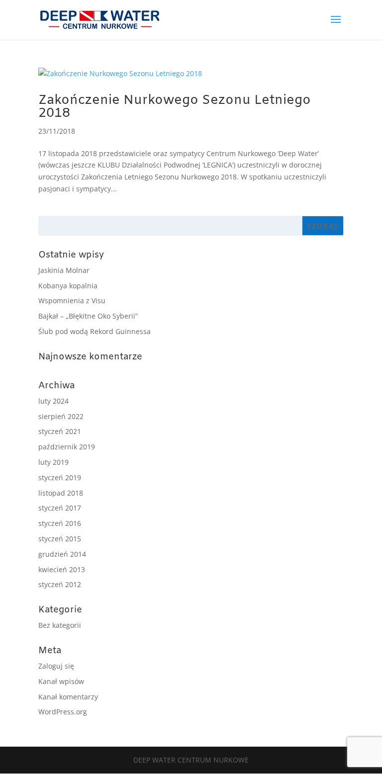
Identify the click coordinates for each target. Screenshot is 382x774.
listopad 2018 (60, 493)
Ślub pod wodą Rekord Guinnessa (94, 331)
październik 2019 (66, 446)
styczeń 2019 (59, 477)
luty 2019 (53, 462)
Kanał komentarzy (68, 696)
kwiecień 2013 (61, 569)
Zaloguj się (56, 666)
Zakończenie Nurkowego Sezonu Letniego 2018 (174, 107)
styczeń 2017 (59, 508)
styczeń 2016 (59, 523)
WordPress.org (62, 711)
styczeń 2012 (59, 584)
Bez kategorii (59, 625)
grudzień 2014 (62, 554)
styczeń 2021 (59, 431)
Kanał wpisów (61, 681)
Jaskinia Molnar (64, 270)
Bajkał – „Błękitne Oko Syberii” (88, 316)
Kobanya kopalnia (67, 285)
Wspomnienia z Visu (71, 300)
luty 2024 (53, 401)
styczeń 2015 (59, 538)
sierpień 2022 (61, 416)
